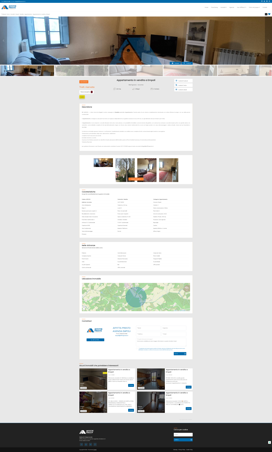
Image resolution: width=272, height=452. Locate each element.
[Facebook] (262, 1)
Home (206, 7)
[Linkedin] (267, 1)
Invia (176, 353)
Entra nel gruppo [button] (254, 7)
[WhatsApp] (269, 1)
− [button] (83, 309)
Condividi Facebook (183, 81)
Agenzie (231, 7)
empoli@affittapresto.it (121, 335)
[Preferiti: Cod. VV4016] (163, 411)
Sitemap (175, 449)
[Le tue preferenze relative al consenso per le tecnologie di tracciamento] (269, 442)
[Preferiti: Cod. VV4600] (105, 387)
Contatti (265, 7)
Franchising (214, 7)
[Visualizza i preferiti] (269, 14)
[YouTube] (264, 1)
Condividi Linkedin (182, 89)
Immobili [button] (223, 7)
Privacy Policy (181, 449)
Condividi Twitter (182, 85)
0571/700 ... (96, 340)
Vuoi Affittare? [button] (241, 7)
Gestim (95, 449)
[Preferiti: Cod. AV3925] (105, 411)
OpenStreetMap (182, 310)
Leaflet (175, 310)
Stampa (177, 63)
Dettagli (131, 385)
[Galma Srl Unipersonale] (8, 7)
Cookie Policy (189, 449)
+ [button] (83, 307)
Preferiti (189, 63)
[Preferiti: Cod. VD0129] (163, 387)
